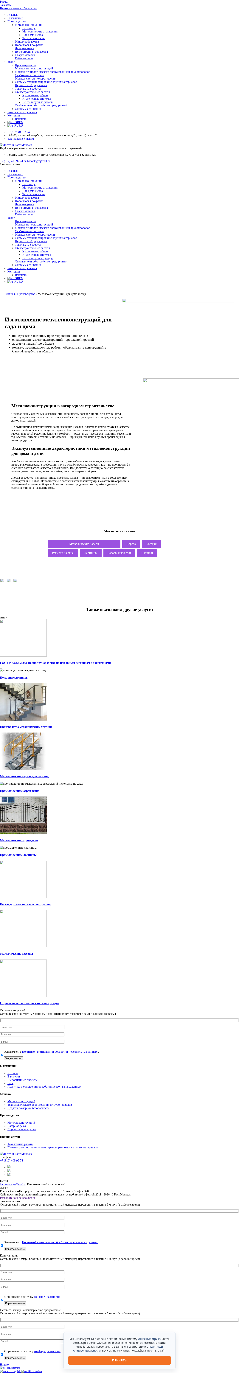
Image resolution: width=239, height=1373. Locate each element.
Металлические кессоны (16, 953)
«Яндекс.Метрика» (150, 1339)
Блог (10, 1083)
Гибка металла (24, 58)
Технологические (33, 38)
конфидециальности (47, 1296)
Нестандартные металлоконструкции (25, 904)
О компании (15, 18)
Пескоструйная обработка (31, 51)
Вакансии (21, 118)
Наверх (4, 1364)
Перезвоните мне (15, 1249)
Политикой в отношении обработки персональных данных (60, 1051)
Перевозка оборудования (31, 85)
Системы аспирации (28, 108)
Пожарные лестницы (14, 677)
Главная (12, 14)
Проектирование (25, 65)
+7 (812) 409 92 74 (11, 161)
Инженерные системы (36, 98)
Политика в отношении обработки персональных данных (44, 1086)
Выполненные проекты (22, 1079)
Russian (16, 1367)
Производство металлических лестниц (26, 726)
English (16, 1371)
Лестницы (28, 28)
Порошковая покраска (29, 44)
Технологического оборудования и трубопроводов (39, 1104)
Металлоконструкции (29, 24)
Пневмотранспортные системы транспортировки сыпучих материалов (52, 1147)
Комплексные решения (22, 112)
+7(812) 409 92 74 (18, 131)
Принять (119, 1360)
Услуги (11, 61)
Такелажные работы (28, 88)
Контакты (13, 115)
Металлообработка (27, 41)
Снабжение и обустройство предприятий (41, 105)
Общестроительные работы (32, 92)
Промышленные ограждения (19, 790)
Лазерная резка (24, 48)
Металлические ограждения (40, 31)
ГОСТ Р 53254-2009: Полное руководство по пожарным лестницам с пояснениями (55, 662)
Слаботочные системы (29, 75)
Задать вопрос (13, 1058)
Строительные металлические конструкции (29, 1003)
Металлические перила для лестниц (24, 776)
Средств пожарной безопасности (28, 1108)
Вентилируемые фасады (37, 102)
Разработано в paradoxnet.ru (17, 1197)
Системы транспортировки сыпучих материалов (46, 81)
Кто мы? (12, 1073)
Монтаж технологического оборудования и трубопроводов (52, 71)
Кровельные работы (35, 95)
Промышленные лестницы (18, 854)
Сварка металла (25, 55)
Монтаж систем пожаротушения (35, 78)
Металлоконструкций (21, 1101)
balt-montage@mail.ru (20, 138)
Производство (16, 21)
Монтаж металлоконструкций (34, 68)
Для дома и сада (32, 34)
